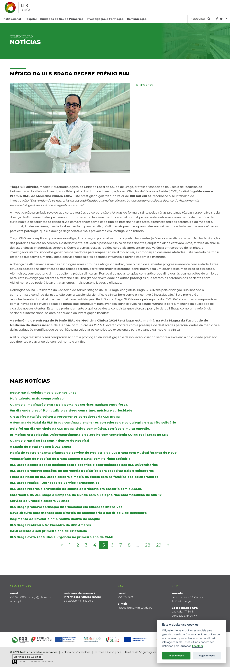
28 (147, 545)
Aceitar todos (176, 655)
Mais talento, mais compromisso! (37, 398)
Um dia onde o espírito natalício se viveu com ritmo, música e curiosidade (71, 410)
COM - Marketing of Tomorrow (35, 662)
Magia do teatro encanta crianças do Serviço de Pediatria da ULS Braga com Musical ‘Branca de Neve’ (94, 452)
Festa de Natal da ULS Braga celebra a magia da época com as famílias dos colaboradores (84, 477)
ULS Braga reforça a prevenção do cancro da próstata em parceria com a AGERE (76, 489)
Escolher (197, 645)
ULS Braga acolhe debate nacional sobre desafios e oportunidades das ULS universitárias (84, 465)
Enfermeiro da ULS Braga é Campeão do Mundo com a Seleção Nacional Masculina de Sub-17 (86, 495)
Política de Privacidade (76, 652)
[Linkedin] (226, 19)
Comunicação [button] (136, 19)
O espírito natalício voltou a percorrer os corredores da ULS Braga (65, 416)
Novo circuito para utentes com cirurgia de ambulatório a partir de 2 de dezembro (78, 513)
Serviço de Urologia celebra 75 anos (39, 501)
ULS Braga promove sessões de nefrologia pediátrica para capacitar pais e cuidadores (82, 470)
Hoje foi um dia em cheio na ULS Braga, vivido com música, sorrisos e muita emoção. (80, 428)
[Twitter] (221, 19)
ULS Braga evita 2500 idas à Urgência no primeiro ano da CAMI (61, 537)
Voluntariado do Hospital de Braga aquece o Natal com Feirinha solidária (70, 458)
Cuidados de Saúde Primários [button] (61, 19)
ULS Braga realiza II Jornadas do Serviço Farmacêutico (55, 482)
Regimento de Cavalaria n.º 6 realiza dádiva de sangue (55, 519)
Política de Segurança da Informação (148, 652)
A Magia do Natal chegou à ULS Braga (40, 446)
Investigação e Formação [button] (105, 19)
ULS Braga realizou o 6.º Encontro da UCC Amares (50, 525)
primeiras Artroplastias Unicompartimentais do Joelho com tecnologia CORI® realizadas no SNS (89, 434)
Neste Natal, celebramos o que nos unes (43, 392)
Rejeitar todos (207, 655)
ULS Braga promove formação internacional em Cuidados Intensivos (66, 507)
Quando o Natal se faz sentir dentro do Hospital (49, 440)
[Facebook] (217, 19)
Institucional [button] (12, 19)
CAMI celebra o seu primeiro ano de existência (48, 531)
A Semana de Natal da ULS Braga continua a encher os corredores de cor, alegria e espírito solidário (93, 422)
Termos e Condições (108, 652)
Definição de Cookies (28, 656)
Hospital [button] (30, 19)
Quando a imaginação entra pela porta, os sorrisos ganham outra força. (69, 404)
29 (158, 545)
